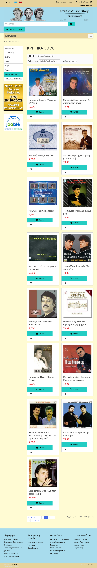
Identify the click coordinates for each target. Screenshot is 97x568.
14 (32, 520)
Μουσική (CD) (10, 48)
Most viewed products (57, 551)
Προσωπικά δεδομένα (11, 553)
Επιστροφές (31, 545)
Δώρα (7, 66)
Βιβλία (7, 61)
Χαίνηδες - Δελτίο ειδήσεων (41, 210)
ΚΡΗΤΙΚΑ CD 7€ (13, 42)
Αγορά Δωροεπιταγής (57, 542)
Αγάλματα (8, 70)
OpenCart (14, 564)
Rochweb (90, 564)
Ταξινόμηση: (33, 61)
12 (53, 517)
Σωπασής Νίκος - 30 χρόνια (41, 155)
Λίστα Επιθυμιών (79, 545)
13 (29, 520)
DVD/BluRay (9, 53)
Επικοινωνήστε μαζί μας (35, 542)
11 (50, 517)
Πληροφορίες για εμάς (11, 539)
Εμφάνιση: (66, 61)
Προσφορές (54, 553)
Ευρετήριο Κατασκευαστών (59, 539)
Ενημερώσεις (78, 548)
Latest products (55, 548)
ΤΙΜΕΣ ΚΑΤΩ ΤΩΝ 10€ (13, 79)
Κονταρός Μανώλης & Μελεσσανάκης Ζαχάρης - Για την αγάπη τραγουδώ (42, 435)
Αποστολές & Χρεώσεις (11, 556)
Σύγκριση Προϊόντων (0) (45, 56)
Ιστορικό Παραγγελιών (81, 542)
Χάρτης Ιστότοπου (33, 548)
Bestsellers (54, 545)
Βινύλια (7, 57)
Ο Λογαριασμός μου (64, 2)
